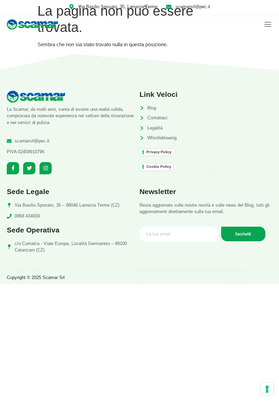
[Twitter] (29, 168)
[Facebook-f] (13, 168)
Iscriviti (243, 234)
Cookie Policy (158, 166)
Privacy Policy (158, 152)
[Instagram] (45, 168)
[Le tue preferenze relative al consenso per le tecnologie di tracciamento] (267, 389)
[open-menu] (266, 24)
